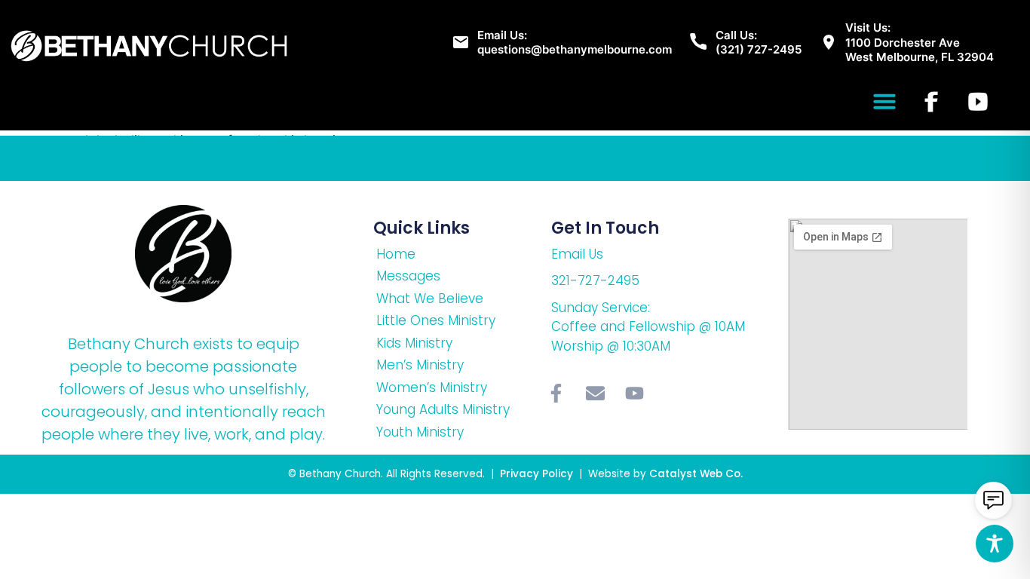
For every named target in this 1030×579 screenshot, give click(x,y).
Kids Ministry (414, 343)
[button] (884, 101)
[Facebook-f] (556, 393)
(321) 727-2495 (759, 49)
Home (395, 254)
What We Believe (429, 299)
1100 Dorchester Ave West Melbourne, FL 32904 (919, 50)
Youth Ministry (420, 432)
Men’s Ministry (420, 365)
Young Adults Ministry (443, 409)
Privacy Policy (538, 474)
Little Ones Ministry (435, 320)
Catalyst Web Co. (696, 474)
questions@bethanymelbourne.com (574, 49)
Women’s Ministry (431, 387)
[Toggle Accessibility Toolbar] (994, 543)
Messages (408, 276)
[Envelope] (596, 393)
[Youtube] (635, 393)
